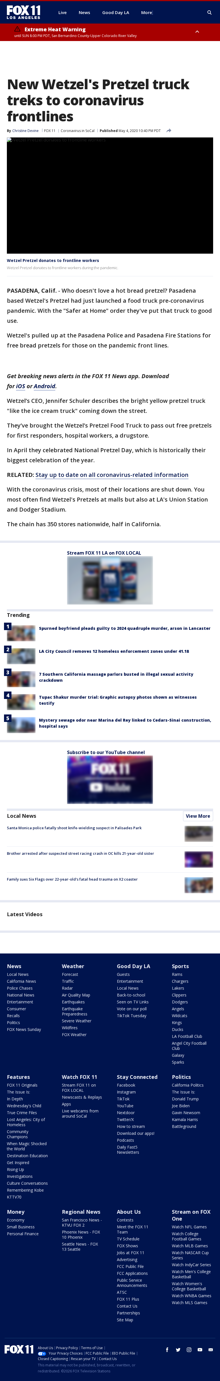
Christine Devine (25, 130)
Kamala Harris (185, 1119)
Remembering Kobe (25, 1190)
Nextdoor (126, 1112)
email (210, 1349)
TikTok (123, 1099)
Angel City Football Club (189, 1045)
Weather (73, 966)
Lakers (178, 988)
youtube (200, 1349)
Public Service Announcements (132, 1282)
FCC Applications (132, 1273)
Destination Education (27, 1155)
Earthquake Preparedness (74, 1011)
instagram (189, 1349)
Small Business (21, 1227)
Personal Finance (23, 1233)
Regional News (81, 1211)
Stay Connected (137, 1076)
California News (21, 981)
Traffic (68, 981)
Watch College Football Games (186, 1236)
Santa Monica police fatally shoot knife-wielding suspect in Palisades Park (74, 827)
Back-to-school (131, 995)
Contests (125, 1220)
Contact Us (127, 1306)
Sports (180, 966)
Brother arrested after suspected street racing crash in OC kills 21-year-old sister (80, 853)
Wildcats (179, 1015)
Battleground (184, 1126)
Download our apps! (135, 1133)
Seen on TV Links (133, 1002)
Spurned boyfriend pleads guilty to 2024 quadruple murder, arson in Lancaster (125, 628)
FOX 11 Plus (128, 1299)
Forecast (70, 974)
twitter (178, 1349)
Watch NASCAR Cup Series (190, 1255)
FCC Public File (130, 1266)
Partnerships (128, 1313)
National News (20, 995)
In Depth (15, 1099)
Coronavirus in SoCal (78, 130)
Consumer (16, 1008)
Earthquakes (73, 1002)
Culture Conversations (27, 1183)
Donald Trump (185, 1099)
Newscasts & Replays (82, 1097)
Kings (177, 1022)
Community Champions (17, 1134)
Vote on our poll (132, 1008)
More (146, 12)
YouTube (125, 1105)
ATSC (122, 1292)
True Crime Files (22, 1112)
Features (18, 1076)
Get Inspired (18, 1162)
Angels (178, 1008)
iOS (20, 386)
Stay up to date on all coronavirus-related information (112, 475)
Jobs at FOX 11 (130, 1252)
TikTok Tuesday (131, 1015)
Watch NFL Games (189, 1227)
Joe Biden (181, 1105)
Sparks (178, 1062)
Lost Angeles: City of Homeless (26, 1122)
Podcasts (125, 1140)
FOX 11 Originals (22, 1085)
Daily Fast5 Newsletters (128, 1149)
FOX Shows (127, 1245)
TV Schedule (128, 1239)
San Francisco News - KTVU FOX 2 (82, 1222)
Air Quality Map (76, 995)
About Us (129, 1211)
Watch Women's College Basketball (189, 1286)
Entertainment (20, 1002)
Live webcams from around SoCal (80, 1113)
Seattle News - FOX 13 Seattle (80, 1246)
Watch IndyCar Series (191, 1264)
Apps (66, 1104)
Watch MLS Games (189, 1302)
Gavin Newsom (186, 1112)
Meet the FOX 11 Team (132, 1229)
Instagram (126, 1092)
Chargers (180, 981)
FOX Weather (74, 1034)
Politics (13, 1022)
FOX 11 (50, 130)
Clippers (179, 995)
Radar (67, 988)
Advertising (127, 1259)
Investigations (20, 1176)
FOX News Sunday (24, 1029)
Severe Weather (76, 1020)
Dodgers (180, 1002)
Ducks (177, 1029)
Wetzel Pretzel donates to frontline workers (53, 260)
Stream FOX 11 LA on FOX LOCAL (104, 553)
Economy (15, 1220)
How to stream (131, 1126)
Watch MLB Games (190, 1245)
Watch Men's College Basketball (191, 1274)
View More (198, 816)
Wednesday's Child (24, 1105)
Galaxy (178, 1055)
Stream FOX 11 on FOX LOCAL (79, 1087)
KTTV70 (14, 1197)
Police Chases (20, 988)
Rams (177, 974)
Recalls (13, 1015)
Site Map (125, 1319)
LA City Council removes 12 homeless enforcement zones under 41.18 (114, 651)
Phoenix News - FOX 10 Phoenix (81, 1234)
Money (15, 1211)
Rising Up (15, 1169)
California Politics (188, 1085)
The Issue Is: (18, 1092)
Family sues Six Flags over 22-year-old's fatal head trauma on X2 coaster (72, 879)
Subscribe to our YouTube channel (106, 752)
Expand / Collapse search (209, 12)
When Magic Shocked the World (27, 1146)
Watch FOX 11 (79, 1076)
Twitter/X (125, 1119)
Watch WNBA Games (191, 1295)
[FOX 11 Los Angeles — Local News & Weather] (26, 12)
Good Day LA (133, 966)
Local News (21, 815)
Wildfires (70, 1027)
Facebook (126, 1085)
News (14, 966)
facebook (167, 1349)
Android (44, 386)
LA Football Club (187, 1036)
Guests (123, 974)
